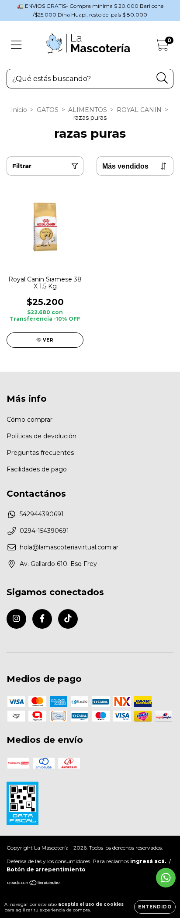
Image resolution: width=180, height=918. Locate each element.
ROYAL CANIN (139, 110)
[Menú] (16, 45)
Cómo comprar (29, 419)
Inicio (19, 110)
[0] (162, 47)
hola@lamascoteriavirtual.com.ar (69, 547)
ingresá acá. (148, 861)
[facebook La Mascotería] (42, 619)
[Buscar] (162, 78)
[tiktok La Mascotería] (68, 619)
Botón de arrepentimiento (46, 869)
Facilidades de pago (37, 469)
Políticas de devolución (41, 436)
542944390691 (42, 514)
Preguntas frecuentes (40, 453)
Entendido (155, 907)
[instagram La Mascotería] (16, 619)
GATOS (48, 110)
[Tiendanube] (34, 884)
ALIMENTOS (87, 110)
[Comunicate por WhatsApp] (166, 878)
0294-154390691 (44, 531)
